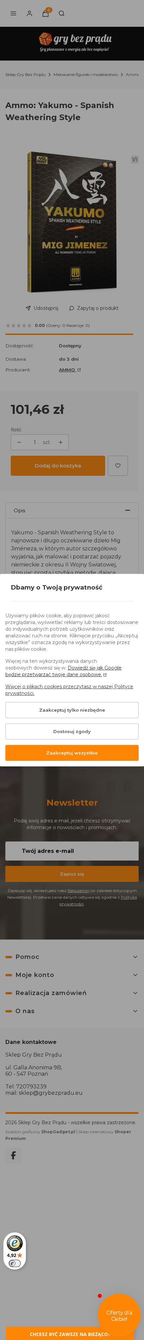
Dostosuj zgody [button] (72, 731)
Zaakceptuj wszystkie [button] (72, 752)
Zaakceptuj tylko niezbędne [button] (72, 710)
